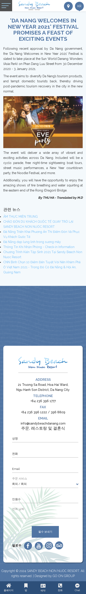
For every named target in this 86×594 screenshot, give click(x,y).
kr (79, 6)
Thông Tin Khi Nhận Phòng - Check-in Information (39, 247)
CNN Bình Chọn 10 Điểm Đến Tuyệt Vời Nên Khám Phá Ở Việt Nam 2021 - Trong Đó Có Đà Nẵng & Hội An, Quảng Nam (41, 267)
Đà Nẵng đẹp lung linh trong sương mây (32, 242)
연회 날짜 (18, 509)
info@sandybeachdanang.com (43, 423)
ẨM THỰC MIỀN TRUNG (20, 216)
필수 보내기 (45, 531)
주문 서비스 (19, 478)
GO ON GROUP (64, 576)
